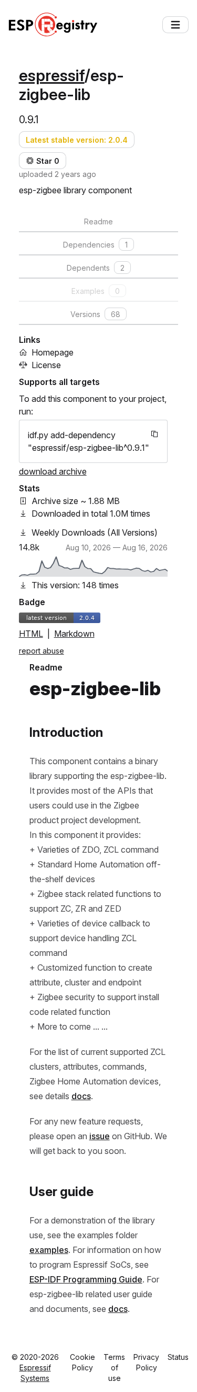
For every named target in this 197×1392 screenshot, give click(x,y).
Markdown (74, 633)
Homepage (53, 352)
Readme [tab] (98, 221)
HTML (31, 633)
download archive (53, 471)
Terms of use (114, 1367)
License (46, 365)
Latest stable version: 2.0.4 (77, 139)
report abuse (41, 650)
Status (178, 1356)
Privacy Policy (146, 1362)
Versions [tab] (95, 314)
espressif (52, 75)
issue (99, 1136)
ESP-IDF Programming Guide (85, 1279)
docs (81, 1096)
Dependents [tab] (96, 267)
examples (48, 1250)
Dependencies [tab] (95, 244)
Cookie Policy (82, 1362)
